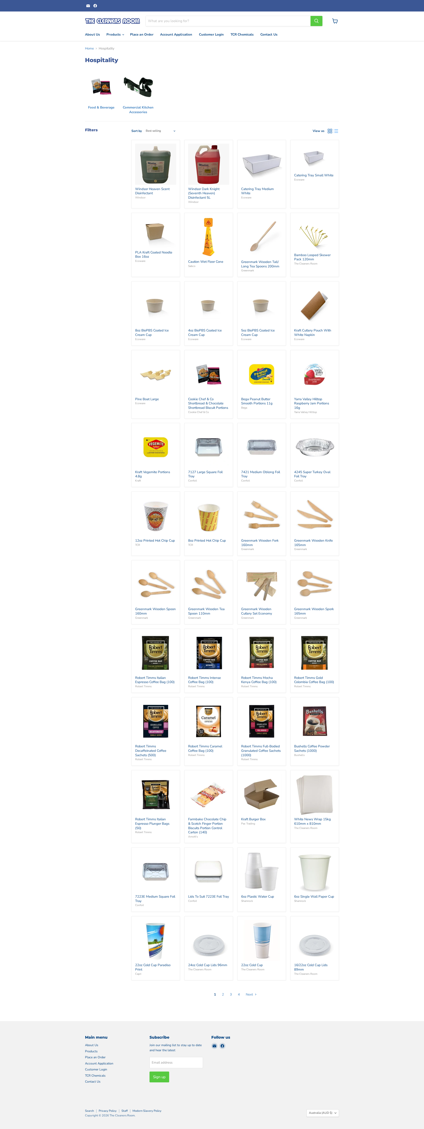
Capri (138, 974)
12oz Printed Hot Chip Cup (155, 540)
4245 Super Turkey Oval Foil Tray (312, 474)
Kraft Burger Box (253, 819)
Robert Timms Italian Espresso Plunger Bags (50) (152, 823)
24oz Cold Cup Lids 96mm (207, 965)
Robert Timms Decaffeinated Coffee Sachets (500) (150, 750)
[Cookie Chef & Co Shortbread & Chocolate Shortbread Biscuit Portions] (208, 374)
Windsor (140, 197)
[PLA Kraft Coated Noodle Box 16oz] (155, 232)
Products (113, 34)
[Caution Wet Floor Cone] (208, 237)
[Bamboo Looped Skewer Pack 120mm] (314, 234)
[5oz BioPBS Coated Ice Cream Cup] (261, 305)
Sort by (136, 131)
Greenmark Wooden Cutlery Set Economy (256, 611)
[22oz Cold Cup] (261, 940)
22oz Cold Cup (252, 965)
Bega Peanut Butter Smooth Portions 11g (257, 401)
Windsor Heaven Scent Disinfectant (152, 191)
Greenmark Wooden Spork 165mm (314, 611)
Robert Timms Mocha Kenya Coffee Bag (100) (259, 680)
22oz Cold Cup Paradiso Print (152, 967)
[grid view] (330, 131)
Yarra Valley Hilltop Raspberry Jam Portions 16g (311, 403)
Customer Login (211, 34)
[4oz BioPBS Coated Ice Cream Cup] (208, 305)
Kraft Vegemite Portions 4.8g (152, 474)
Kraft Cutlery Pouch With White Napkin (312, 332)
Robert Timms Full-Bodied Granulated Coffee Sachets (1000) (261, 750)
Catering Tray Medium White (257, 191)
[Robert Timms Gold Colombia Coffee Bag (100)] (314, 653)
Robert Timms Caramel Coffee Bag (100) (205, 748)
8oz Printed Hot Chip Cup (207, 540)
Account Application (176, 34)
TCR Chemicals (242, 34)
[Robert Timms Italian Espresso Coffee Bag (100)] (155, 653)
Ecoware (246, 197)
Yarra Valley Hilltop (305, 412)
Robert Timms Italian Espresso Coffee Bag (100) (155, 680)
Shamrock (247, 901)
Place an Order (141, 34)
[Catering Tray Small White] (314, 157)
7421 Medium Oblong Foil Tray (260, 474)
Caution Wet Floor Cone (205, 261)
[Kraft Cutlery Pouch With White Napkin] (314, 305)
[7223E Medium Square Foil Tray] (155, 871)
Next (250, 994)
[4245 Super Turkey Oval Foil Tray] (314, 447)
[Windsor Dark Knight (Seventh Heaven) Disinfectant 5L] (208, 164)
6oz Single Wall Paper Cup (314, 896)
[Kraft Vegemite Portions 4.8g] (155, 447)
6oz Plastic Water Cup (257, 896)
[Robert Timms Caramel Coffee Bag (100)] (208, 721)
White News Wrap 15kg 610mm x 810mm (312, 821)
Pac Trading (248, 823)
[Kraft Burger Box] (261, 794)
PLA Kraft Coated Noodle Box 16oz (153, 254)
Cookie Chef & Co (198, 412)
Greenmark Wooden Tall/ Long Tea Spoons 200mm (260, 264)
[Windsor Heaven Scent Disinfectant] (155, 164)
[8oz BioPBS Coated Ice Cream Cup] (155, 305)
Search (89, 1111)
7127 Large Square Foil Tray (205, 474)
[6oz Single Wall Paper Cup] (314, 871)
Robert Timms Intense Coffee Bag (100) (204, 680)
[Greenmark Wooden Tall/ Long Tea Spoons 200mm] (261, 237)
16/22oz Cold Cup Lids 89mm (310, 967)
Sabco (191, 266)
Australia (320, 1113)
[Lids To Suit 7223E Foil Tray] (208, 871)
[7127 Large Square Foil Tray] (208, 447)
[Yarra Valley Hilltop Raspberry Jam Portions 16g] (314, 374)
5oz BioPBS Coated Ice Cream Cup (258, 332)
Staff (124, 1111)
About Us (92, 34)
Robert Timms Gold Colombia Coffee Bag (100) (314, 680)
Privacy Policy (108, 1111)
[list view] (336, 131)
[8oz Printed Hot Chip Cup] (208, 516)
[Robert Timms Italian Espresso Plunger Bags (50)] (155, 794)
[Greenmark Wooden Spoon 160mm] (155, 584)
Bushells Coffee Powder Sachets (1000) (312, 748)
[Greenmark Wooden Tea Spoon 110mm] (208, 584)
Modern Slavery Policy (146, 1111)
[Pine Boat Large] (155, 374)
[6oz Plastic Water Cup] (261, 871)
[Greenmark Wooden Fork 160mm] (261, 516)
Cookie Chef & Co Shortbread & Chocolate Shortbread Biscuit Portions (208, 403)
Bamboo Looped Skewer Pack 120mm (312, 257)
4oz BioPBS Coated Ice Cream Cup (205, 332)
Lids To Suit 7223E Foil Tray (208, 896)
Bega (244, 407)
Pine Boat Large (147, 399)
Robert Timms (143, 686)
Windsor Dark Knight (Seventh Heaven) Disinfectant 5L (204, 193)
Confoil (192, 480)
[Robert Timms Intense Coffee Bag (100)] (208, 653)
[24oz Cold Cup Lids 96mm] (208, 940)
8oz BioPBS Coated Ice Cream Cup (152, 332)
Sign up (159, 1076)
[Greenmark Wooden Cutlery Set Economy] (261, 584)
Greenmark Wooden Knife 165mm (313, 542)
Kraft (138, 480)
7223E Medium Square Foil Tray (155, 898)
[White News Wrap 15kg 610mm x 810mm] (314, 794)
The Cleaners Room (305, 263)
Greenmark (247, 270)
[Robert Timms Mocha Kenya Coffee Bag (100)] (261, 653)
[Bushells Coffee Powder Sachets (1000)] (314, 721)
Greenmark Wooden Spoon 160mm (155, 611)
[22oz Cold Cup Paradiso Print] (155, 940)
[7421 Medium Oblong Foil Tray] (261, 447)
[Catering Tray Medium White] (261, 164)
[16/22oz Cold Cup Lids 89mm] (314, 940)
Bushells (299, 755)
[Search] (316, 21)
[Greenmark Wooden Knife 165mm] (314, 516)
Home (89, 48)
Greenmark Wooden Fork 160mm (260, 542)
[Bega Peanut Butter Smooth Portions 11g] (261, 374)
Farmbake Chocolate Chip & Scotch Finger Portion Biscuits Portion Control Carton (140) (207, 825)
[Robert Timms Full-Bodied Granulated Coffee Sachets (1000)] (261, 721)
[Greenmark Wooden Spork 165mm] (314, 584)
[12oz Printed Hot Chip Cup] (155, 516)
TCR (137, 545)
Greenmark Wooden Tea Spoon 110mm (206, 611)
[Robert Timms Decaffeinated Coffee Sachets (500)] (155, 721)
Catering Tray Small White (313, 175)
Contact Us (269, 34)
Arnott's (193, 836)
